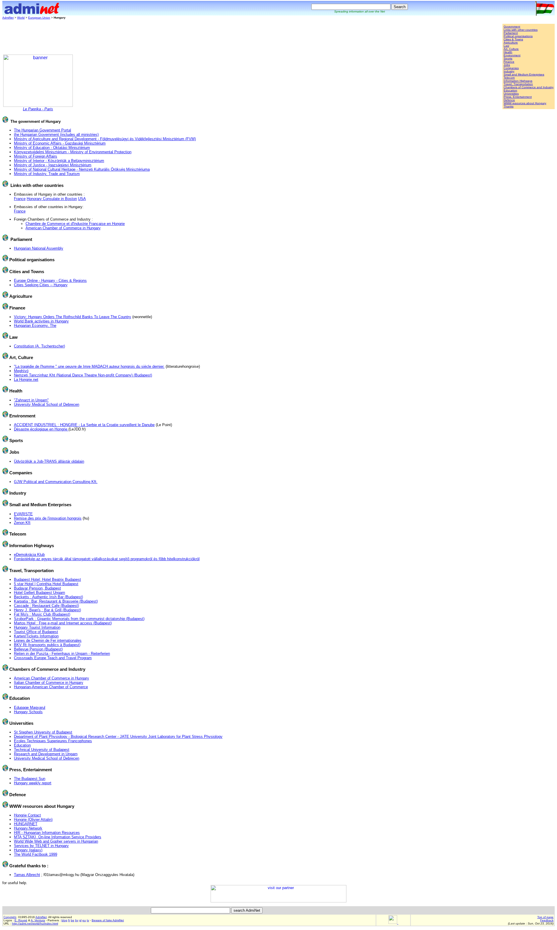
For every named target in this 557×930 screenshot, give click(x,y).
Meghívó (21, 371)
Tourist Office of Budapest (36, 632)
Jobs (507, 64)
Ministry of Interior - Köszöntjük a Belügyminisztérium (59, 160)
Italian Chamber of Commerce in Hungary (48, 682)
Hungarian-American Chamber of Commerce (51, 687)
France (20, 199)
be (72, 920)
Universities (511, 93)
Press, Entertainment (518, 96)
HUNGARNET (25, 824)
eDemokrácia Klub (29, 554)
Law (506, 45)
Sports (508, 58)
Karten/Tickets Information (36, 636)
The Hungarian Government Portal (42, 130)
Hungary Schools (28, 712)
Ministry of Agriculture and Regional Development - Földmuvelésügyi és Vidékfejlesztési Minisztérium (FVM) (105, 139)
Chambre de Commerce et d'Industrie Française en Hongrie (75, 223)
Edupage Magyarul (29, 707)
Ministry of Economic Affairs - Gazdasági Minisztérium (60, 143)
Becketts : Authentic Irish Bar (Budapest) (48, 597)
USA (82, 199)
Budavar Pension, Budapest (37, 588)
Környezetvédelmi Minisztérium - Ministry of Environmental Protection (72, 152)
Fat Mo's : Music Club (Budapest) (42, 614)
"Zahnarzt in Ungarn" (31, 400)
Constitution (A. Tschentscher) (39, 346)
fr (69, 920)
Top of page (545, 917)
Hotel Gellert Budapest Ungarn (39, 592)
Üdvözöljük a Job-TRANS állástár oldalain (49, 461)
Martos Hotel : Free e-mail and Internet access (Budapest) (63, 623)
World (21, 17)
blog (64, 920)
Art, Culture (511, 49)
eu (84, 920)
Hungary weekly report (32, 783)
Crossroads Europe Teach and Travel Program (53, 658)
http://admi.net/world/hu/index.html (35, 923)
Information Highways (518, 80)
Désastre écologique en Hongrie (41, 429)
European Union (39, 17)
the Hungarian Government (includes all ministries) (56, 134)
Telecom (509, 77)
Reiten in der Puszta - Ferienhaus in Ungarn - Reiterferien (62, 653)
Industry (509, 71)
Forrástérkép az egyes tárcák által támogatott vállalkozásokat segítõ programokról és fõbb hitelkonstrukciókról (107, 559)
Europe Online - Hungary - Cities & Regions (50, 280)
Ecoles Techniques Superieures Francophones (53, 741)
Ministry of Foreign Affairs (35, 156)
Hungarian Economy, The (35, 325)
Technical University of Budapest (41, 749)
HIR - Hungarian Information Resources (47, 832)
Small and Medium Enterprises (524, 74)
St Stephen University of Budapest (43, 732)
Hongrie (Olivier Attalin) (33, 819)
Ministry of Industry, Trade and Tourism (47, 174)
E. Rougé (21, 920)
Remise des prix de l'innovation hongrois (48, 518)
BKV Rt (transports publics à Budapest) (47, 645)
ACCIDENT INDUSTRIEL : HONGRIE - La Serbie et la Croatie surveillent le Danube (84, 425)
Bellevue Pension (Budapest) (38, 649)
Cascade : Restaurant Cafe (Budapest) (46, 605)
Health (508, 52)
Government (512, 26)
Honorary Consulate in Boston (52, 199)
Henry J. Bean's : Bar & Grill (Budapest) (47, 610)
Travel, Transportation (518, 84)
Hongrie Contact (27, 815)
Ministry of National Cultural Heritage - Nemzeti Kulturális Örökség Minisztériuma (82, 169)
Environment (512, 55)
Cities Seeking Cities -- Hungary (41, 285)
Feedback (547, 920)
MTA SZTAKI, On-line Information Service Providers (57, 837)
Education (510, 90)
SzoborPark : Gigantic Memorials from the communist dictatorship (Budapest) (79, 619)
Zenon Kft (22, 522)
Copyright (9, 917)
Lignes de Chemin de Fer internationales (48, 640)
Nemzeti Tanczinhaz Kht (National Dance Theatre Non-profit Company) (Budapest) (83, 375)
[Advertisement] (108, 37)
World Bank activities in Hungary (41, 321)
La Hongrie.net (26, 379)
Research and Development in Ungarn (45, 754)
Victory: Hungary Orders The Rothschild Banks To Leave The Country (72, 317)
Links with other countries (521, 29)
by (76, 920)
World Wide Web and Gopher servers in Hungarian (56, 841)
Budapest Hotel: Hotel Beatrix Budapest (47, 579)
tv (88, 920)
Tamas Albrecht (27, 875)
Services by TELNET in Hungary (41, 846)
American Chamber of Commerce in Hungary (63, 228)
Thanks (508, 106)
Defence (509, 100)
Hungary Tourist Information (37, 627)
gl (80, 920)
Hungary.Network (28, 828)
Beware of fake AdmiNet (108, 920)
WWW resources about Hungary (525, 103)
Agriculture (511, 42)
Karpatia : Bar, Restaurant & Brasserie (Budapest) (56, 601)
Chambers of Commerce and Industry (529, 87)
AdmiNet (8, 17)
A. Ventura (38, 920)
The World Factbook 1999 (35, 854)
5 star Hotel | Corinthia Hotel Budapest (46, 584)
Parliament (511, 33)
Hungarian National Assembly (38, 248)
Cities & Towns (513, 39)
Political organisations (518, 36)
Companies (511, 68)
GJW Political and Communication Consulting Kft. (55, 482)
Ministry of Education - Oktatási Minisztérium (52, 147)
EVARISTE (23, 514)
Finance (509, 61)
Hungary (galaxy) (28, 850)
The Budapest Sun (29, 778)
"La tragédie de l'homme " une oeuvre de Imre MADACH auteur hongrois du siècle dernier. (89, 366)
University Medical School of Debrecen (46, 404)
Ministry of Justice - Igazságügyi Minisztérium (52, 165)
